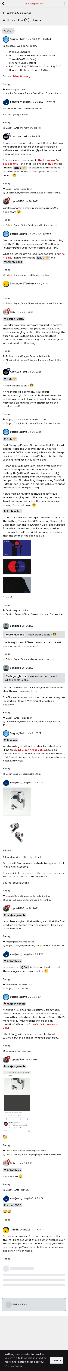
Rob (9, 379)
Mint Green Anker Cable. (30, 750)
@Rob (18, 168)
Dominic (12, 740)
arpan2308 (14, 961)
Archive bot (14, 261)
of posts (33, 3)
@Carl (25, 967)
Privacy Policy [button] (13, 1366)
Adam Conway (21, 76)
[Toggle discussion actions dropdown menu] (65, 3)
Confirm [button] (57, 1360)
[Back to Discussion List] (3, 3)
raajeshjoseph (16, 915)
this (50, 163)
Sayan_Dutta (15, 318)
